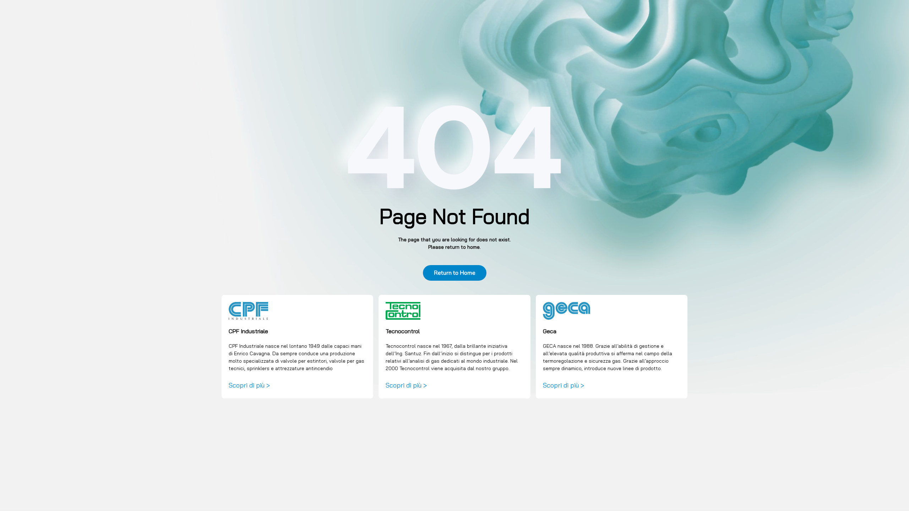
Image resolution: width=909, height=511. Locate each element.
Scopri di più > (249, 385)
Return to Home (454, 273)
